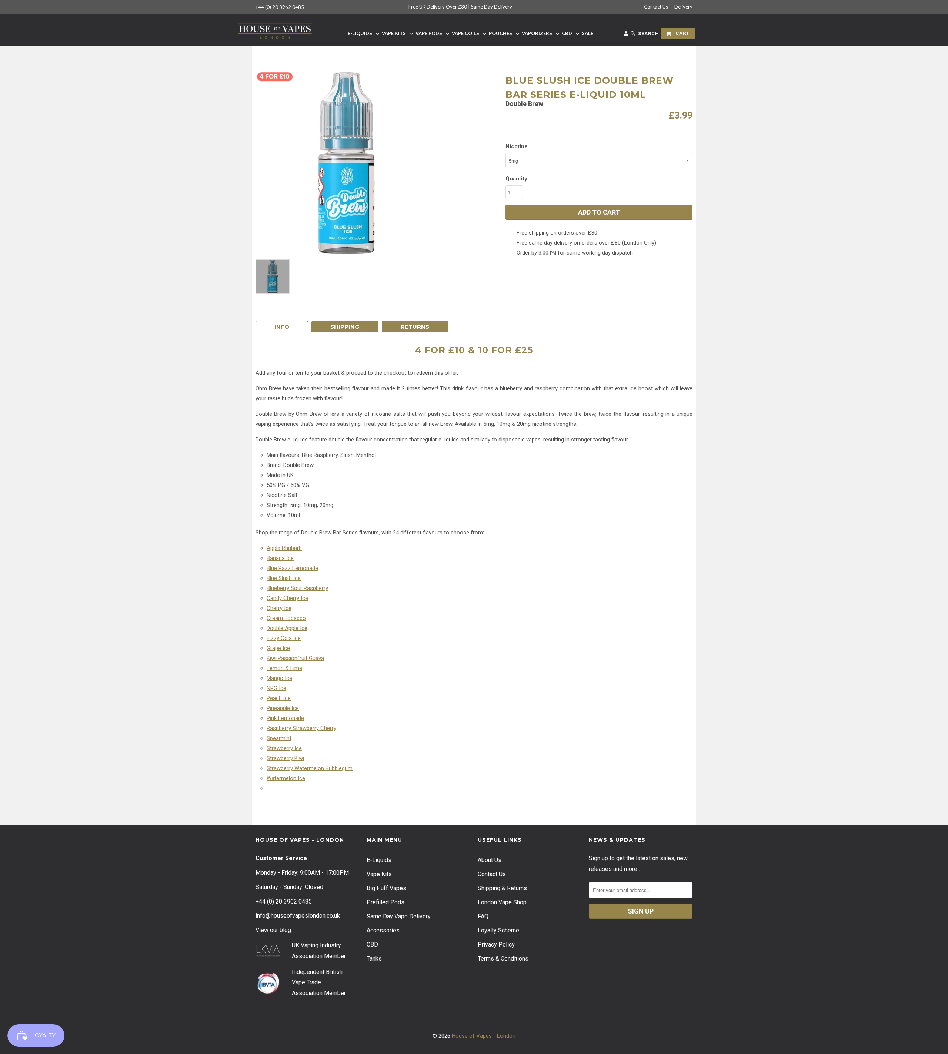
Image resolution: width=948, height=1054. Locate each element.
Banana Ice (280, 558)
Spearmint (279, 738)
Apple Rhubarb (284, 548)
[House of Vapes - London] (275, 30)
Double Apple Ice (287, 628)
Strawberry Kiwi (285, 758)
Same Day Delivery (491, 7)
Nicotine (516, 146)
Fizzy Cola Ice (284, 638)
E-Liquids (379, 860)
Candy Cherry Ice (287, 598)
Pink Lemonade (285, 718)
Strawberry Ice (284, 748)
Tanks (374, 958)
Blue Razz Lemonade (292, 568)
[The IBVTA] (268, 993)
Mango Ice (279, 678)
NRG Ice (276, 688)
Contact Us (656, 7)
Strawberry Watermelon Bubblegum (310, 768)
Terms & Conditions (503, 958)
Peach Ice (279, 698)
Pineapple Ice (283, 708)
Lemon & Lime (284, 668)
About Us (489, 860)
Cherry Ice (279, 608)
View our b (273, 930)
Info (281, 326)
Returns (415, 326)
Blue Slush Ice (284, 578)
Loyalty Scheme (498, 930)
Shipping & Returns (502, 888)
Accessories (383, 930)
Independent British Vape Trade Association (317, 982)
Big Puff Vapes (386, 888)
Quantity (516, 178)
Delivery (683, 7)
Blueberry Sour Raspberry (297, 588)
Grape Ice (278, 648)
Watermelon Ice (286, 778)
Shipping (344, 326)
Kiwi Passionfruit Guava (295, 658)
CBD (372, 944)
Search (648, 33)
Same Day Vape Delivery (399, 916)
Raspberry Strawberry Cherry (301, 728)
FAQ (483, 916)
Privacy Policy (496, 944)
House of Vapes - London (483, 1036)
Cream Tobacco (286, 618)
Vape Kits (379, 874)
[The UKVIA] (268, 954)
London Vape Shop (502, 902)
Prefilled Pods (385, 902)
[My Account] (627, 35)
